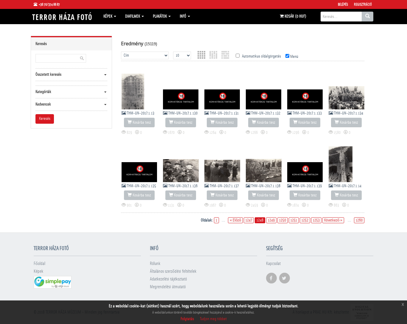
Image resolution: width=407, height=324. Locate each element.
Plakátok (160, 16)
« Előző (235, 220)
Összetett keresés (48, 74)
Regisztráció (363, 4)
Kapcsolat (273, 263)
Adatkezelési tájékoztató (168, 279)
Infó (183, 16)
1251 (294, 220)
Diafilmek (133, 16)
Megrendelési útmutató (168, 287)
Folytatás (187, 319)
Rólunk (155, 263)
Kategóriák (43, 92)
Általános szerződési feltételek (173, 271)
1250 (282, 220)
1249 (271, 220)
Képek (108, 16)
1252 (305, 220)
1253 (316, 220)
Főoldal (39, 263)
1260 (359, 220)
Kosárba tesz (141, 122)
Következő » (333, 220)
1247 (249, 220)
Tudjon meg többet (213, 319)
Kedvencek (43, 104)
